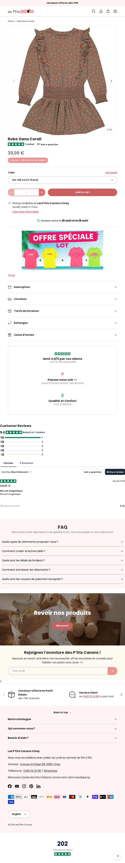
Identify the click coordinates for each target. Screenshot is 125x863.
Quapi (11, 275)
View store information (25, 211)
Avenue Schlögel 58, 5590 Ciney (40, 764)
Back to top (61, 712)
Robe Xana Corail (25, 21)
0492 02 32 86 (91, 696)
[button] (108, 11)
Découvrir (62, 625)
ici (88, 777)
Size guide (111, 172)
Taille (11, 172)
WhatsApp (50, 771)
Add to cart (82, 192)
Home (11, 21)
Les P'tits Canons (23, 824)
